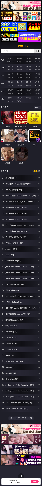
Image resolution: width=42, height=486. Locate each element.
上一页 (18, 418)
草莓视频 (28, 98)
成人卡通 (28, 74)
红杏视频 (10, 101)
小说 (2, 91)
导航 (2, 99)
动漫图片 (37, 82)
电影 (2, 75)
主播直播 (28, 69)
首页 (11, 418)
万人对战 (28, 58)
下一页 (24, 418)
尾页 (31, 418)
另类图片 (37, 85)
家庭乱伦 (19, 90)
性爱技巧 (37, 93)
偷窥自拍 (10, 82)
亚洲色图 (19, 82)
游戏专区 (37, 58)
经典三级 (19, 77)
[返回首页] (39, 482)
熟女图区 (28, 85)
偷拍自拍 (19, 74)
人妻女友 (28, 90)
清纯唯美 (19, 85)
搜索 (37, 51)
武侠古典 (37, 90)
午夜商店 (19, 98)
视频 (2, 68)
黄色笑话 (28, 93)
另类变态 (37, 77)
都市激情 (10, 90)
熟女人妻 (10, 69)
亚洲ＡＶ (10, 66)
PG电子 (10, 58)
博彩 (2, 60)
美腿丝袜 (10, 85)
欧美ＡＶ (28, 66)
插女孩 (10, 98)
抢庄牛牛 (37, 62)
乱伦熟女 (28, 77)
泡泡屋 (19, 101)
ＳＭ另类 (37, 69)
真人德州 (19, 58)
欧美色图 (28, 82)
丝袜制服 (19, 69)
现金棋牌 (28, 62)
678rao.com (21, 46)
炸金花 (19, 62)
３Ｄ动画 (37, 66)
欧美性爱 (37, 74)
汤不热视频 (37, 98)
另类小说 (19, 93)
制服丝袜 (10, 77)
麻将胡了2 (10, 62)
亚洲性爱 (10, 74)
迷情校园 (10, 93)
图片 (2, 83)
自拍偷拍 (19, 66)
